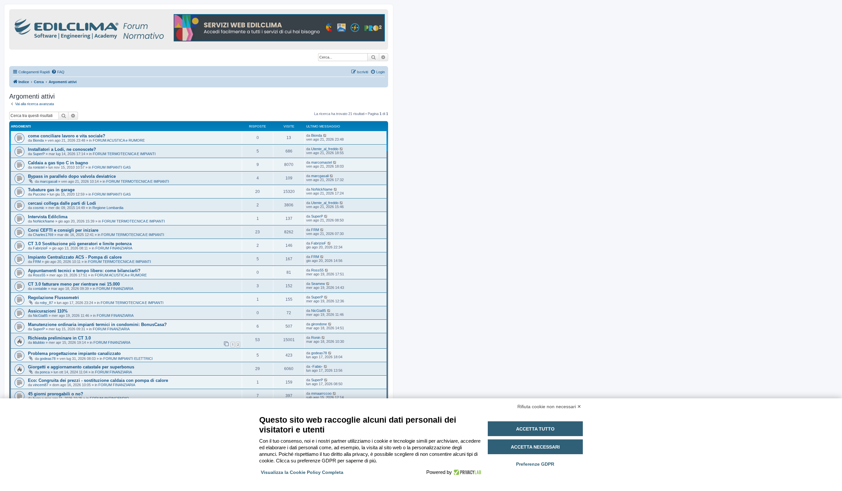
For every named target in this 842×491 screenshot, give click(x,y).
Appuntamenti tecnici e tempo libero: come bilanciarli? (84, 270)
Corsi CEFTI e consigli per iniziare (63, 230)
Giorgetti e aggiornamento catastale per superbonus (81, 366)
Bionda (38, 140)
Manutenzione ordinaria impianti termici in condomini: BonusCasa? (97, 324)
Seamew (318, 284)
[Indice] (118, 28)
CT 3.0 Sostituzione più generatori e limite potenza (80, 243)
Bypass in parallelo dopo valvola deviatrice (72, 176)
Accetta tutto (535, 429)
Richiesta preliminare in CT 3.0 (59, 338)
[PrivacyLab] (466, 472)
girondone (319, 324)
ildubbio (39, 342)
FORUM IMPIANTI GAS (111, 167)
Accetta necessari (535, 447)
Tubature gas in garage (51, 189)
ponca (45, 372)
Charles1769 (43, 235)
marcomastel (321, 162)
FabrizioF (40, 248)
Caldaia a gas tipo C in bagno (58, 162)
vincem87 (40, 385)
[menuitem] (57, 72)
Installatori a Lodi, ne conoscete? (62, 149)
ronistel (38, 167)
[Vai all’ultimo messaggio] (325, 135)
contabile (40, 289)
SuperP (39, 154)
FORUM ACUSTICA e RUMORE (119, 140)
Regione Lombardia (107, 208)
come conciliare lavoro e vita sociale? (66, 135)
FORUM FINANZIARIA (113, 248)
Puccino (39, 194)
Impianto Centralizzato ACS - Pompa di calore (75, 257)
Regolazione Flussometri (53, 297)
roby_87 (46, 303)
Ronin (315, 337)
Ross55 (39, 275)
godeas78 (48, 359)
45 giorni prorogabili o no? (55, 393)
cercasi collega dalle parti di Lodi (62, 203)
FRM (315, 230)
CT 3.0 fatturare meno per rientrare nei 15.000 (74, 284)
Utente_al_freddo (324, 149)
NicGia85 (40, 315)
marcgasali (48, 181)
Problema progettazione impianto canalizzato (74, 353)
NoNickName (322, 189)
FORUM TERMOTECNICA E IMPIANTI (124, 154)
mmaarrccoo (321, 393)
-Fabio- (317, 366)
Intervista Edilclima (47, 216)
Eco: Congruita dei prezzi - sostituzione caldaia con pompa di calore (98, 380)
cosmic (38, 208)
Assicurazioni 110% (48, 311)
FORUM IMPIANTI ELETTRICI (128, 359)
